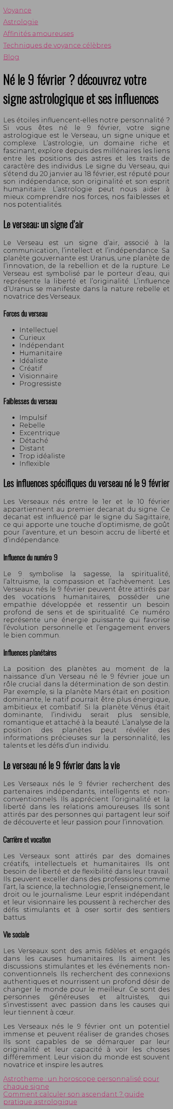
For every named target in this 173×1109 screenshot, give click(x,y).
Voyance (17, 10)
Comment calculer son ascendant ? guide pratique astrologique (73, 1098)
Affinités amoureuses (38, 34)
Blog (11, 57)
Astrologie (20, 22)
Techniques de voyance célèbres (57, 45)
